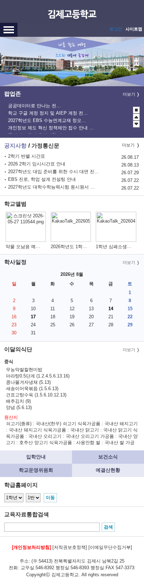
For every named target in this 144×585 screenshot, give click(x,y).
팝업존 (12, 94)
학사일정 (15, 262)
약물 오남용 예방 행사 (28, 246)
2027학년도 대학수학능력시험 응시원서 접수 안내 (53, 187)
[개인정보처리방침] (31, 547)
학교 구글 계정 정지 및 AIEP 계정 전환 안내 (48, 113)
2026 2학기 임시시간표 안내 (36, 163)
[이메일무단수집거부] (110, 547)
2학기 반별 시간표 (26, 156)
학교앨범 (15, 204)
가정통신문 (45, 146)
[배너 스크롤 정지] (136, 110)
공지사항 (15, 146)
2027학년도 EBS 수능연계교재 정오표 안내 (47, 120)
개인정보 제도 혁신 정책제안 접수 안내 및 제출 (51, 127)
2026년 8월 (71, 274)
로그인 (115, 29)
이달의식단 (18, 349)
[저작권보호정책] (69, 547)
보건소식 (108, 457)
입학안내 (36, 457)
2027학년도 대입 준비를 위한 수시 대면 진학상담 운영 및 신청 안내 (53, 171)
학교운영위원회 (36, 470)
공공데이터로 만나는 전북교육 (35, 105)
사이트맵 (133, 29)
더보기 (129, 94)
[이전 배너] (136, 117)
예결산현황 (108, 470)
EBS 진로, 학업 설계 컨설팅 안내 (42, 179)
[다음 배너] (136, 124)
